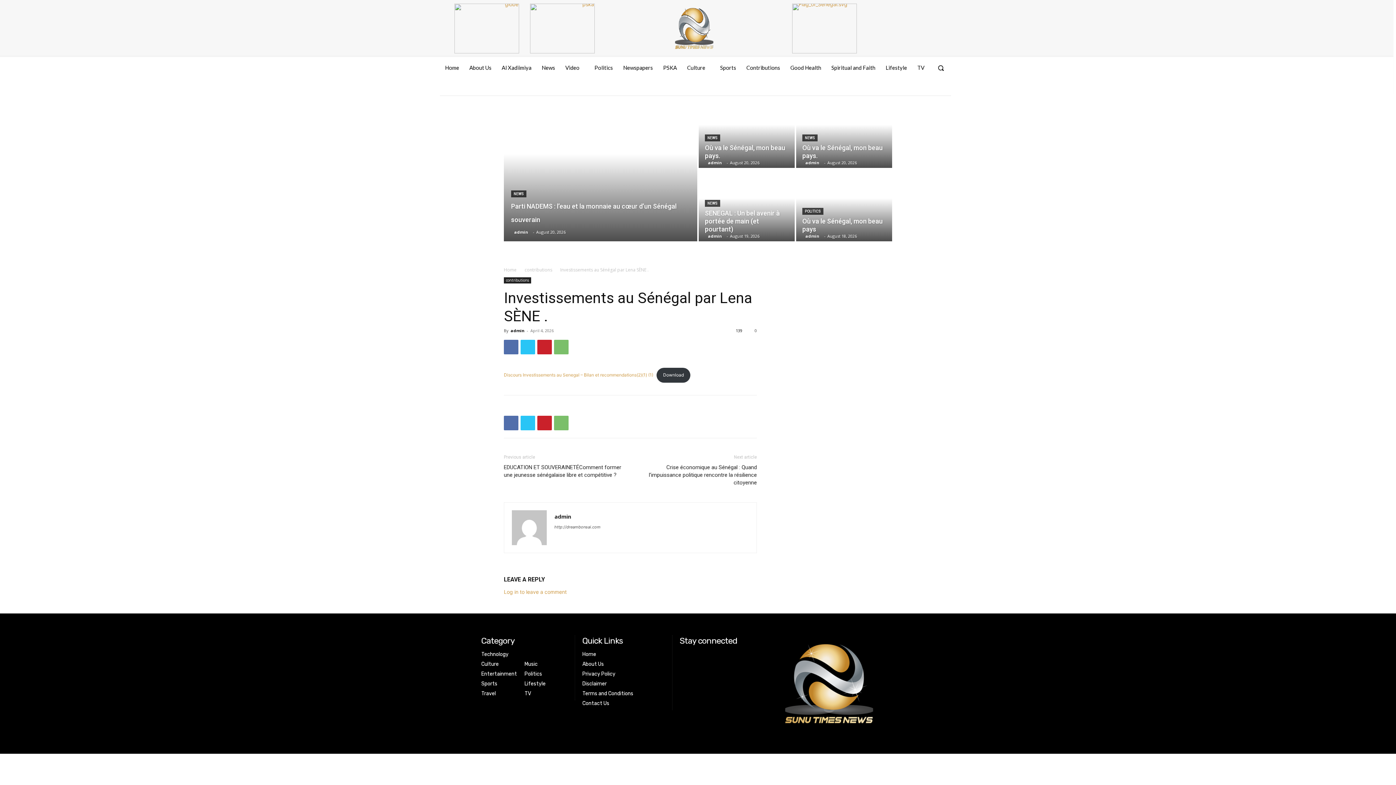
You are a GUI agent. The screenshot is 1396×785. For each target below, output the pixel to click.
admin (517, 330)
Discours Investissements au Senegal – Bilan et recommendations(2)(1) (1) (578, 375)
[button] (941, 68)
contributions (538, 270)
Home (510, 270)
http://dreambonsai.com (577, 527)
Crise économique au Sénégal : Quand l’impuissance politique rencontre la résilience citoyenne (703, 475)
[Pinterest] (544, 347)
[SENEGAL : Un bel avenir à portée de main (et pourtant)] (747, 205)
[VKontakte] (931, 89)
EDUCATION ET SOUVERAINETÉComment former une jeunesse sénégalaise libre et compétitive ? (562, 471)
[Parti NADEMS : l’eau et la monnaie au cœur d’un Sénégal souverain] (600, 168)
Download (673, 375)
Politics (813, 211)
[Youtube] (944, 89)
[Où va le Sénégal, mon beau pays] (844, 205)
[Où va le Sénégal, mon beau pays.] (747, 132)
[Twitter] (528, 347)
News (519, 194)
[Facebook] (904, 89)
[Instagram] (917, 89)
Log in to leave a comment (535, 592)
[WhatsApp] (561, 347)
